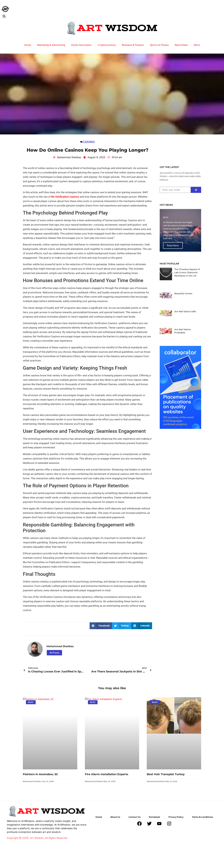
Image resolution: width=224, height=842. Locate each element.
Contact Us (134, 816)
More (197, 44)
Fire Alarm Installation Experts (106, 774)
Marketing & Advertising (51, 44)
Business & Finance (133, 44)
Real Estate (181, 44)
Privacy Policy (176, 816)
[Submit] (196, 190)
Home (27, 44)
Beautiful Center (183, 293)
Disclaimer (154, 816)
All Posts (54, 652)
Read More (173, 245)
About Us (115, 816)
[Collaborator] (180, 427)
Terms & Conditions (202, 816)
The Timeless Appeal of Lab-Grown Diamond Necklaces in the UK (187, 272)
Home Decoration (81, 44)
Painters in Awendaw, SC (40, 774)
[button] (4, 16)
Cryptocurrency (107, 44)
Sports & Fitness (159, 44)
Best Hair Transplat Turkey (166, 774)
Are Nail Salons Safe (185, 311)
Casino (88, 142)
